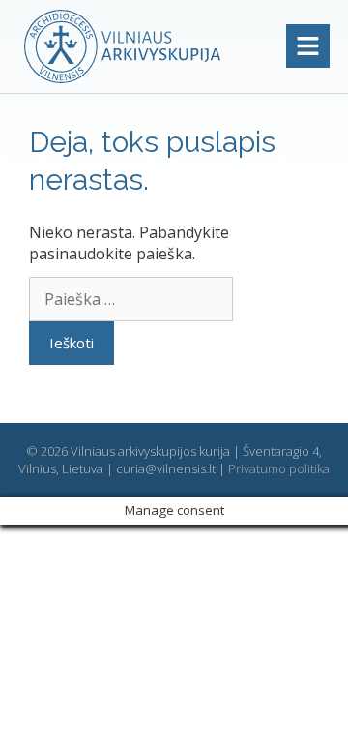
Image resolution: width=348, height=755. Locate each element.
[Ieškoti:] (131, 299)
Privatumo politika (279, 468)
